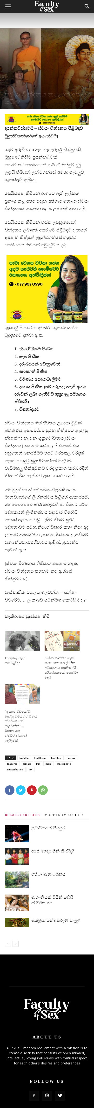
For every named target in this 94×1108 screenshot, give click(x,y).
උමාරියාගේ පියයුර (48, 828)
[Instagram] (47, 1096)
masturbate (64, 763)
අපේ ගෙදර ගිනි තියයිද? (52, 851)
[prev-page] (8, 944)
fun (38, 763)
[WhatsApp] (43, 790)
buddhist (56, 757)
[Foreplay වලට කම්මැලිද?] (22, 641)
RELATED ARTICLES (22, 815)
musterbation (15, 769)
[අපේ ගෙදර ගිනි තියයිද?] (17, 856)
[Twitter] (21, 790)
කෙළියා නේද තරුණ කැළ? (55, 920)
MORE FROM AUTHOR (63, 815)
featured (12, 763)
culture (71, 757)
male (48, 763)
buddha (24, 757)
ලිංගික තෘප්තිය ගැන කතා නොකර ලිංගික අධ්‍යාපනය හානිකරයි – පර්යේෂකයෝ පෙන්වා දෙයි (62, 667)
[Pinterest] (32, 790)
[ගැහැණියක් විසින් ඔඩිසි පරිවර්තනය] (17, 903)
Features (10, 86)
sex (31, 769)
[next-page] (16, 944)
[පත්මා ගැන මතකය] (17, 879)
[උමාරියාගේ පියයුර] (17, 833)
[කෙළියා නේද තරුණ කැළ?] (17, 922)
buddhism (40, 757)
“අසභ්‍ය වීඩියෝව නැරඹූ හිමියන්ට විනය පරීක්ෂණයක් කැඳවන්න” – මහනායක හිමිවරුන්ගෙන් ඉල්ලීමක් (21, 726)
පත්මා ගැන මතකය (48, 874)
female (27, 763)
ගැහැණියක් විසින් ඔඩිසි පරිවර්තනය (52, 900)
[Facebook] (9, 790)
